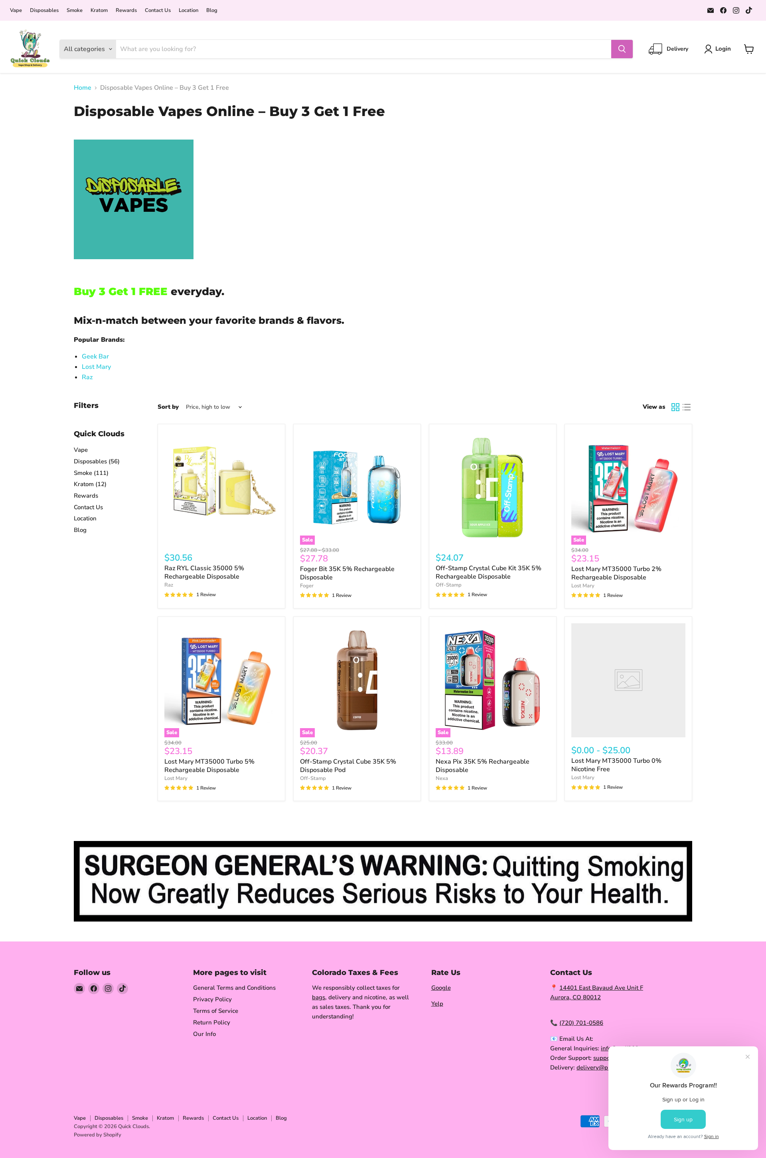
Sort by (168, 407)
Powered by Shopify (97, 1134)
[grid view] (675, 407)
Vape (16, 11)
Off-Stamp (449, 585)
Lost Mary (96, 366)
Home (82, 87)
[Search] (622, 49)
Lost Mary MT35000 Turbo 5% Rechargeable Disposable (209, 765)
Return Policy (211, 1022)
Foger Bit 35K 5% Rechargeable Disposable (347, 573)
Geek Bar (95, 356)
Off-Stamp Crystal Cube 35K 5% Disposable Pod (348, 765)
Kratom (99, 11)
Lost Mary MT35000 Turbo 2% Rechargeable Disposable (616, 573)
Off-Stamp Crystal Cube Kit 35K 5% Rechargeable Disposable (488, 572)
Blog (211, 11)
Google (441, 988)
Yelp (437, 1004)
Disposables (44, 11)
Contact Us (158, 11)
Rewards (126, 11)
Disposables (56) (97, 461)
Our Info (204, 1034)
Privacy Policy (212, 999)
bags (318, 997)
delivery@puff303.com (607, 1067)
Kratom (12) (90, 484)
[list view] (686, 407)
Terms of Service (215, 1011)
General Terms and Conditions (234, 988)
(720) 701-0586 (581, 1023)
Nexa (442, 778)
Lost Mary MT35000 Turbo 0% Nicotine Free (616, 765)
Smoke (75, 11)
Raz (87, 377)
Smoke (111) (91, 473)
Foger (307, 585)
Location (188, 11)
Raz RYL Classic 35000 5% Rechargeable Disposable (204, 572)
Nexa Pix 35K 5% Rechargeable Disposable (482, 765)
